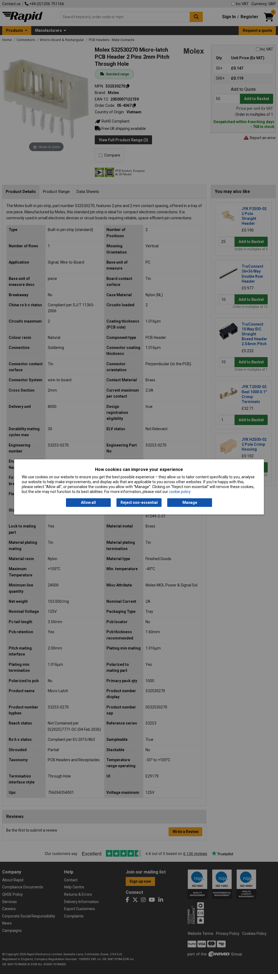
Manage (189, 502)
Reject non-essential (139, 502)
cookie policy (180, 492)
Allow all (88, 502)
